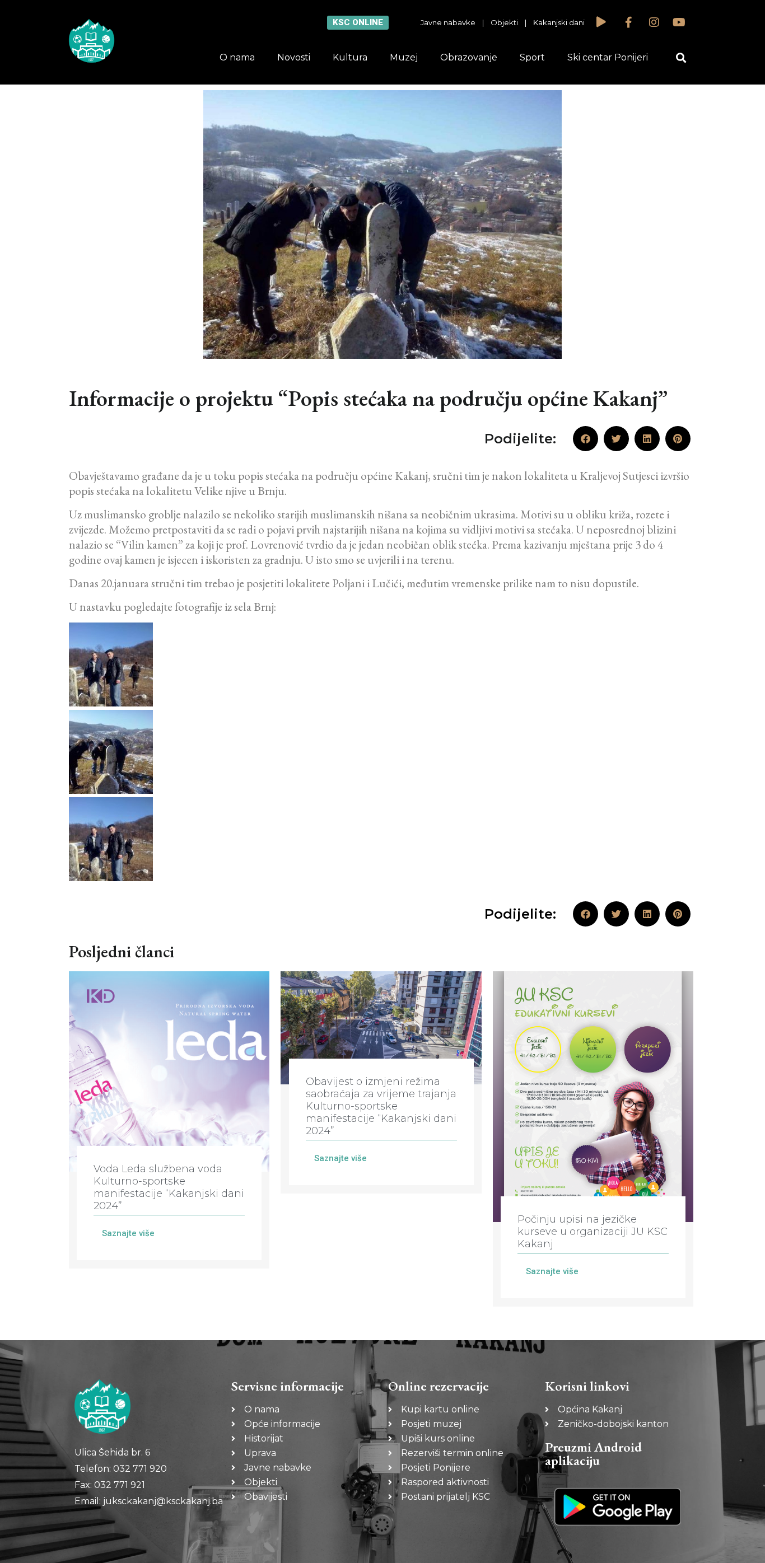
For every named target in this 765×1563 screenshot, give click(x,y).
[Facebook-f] (629, 22)
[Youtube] (679, 22)
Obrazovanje (468, 57)
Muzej (404, 57)
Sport (532, 57)
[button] (681, 58)
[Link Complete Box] (169, 1120)
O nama (237, 57)
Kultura (350, 57)
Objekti (504, 22)
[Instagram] (654, 22)
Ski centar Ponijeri (607, 57)
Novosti (293, 57)
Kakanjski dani (559, 22)
